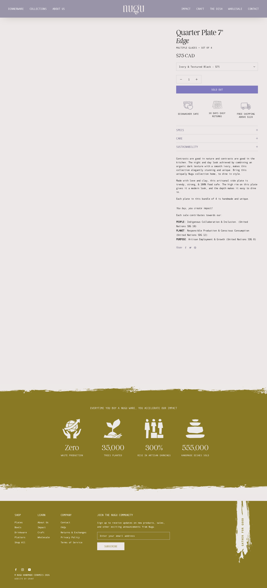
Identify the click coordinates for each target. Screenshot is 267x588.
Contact (253, 9)
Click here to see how (133, 468)
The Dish (216, 9)
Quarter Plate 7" (199, 32)
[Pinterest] (195, 248)
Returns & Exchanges (73, 532)
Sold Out (217, 89)
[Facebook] (186, 248)
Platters (20, 537)
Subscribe (110, 546)
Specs (180, 130)
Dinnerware (16, 9)
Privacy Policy (70, 537)
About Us (58, 9)
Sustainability (187, 147)
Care (179, 138)
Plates (19, 522)
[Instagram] (22, 569)
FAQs (63, 527)
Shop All (20, 542)
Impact (186, 9)
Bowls (18, 527)
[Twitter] (190, 248)
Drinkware (21, 532)
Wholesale (235, 9)
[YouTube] (29, 569)
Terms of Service (71, 542)
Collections (38, 9)
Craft (200, 9)
